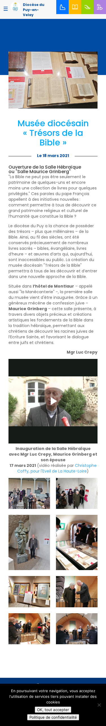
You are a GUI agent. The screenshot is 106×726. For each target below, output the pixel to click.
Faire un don (88, 13)
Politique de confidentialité (53, 717)
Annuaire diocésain (76, 13)
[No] (99, 705)
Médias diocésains (101, 13)
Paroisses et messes (64, 13)
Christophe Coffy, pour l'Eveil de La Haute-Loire (57, 468)
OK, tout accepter (53, 709)
